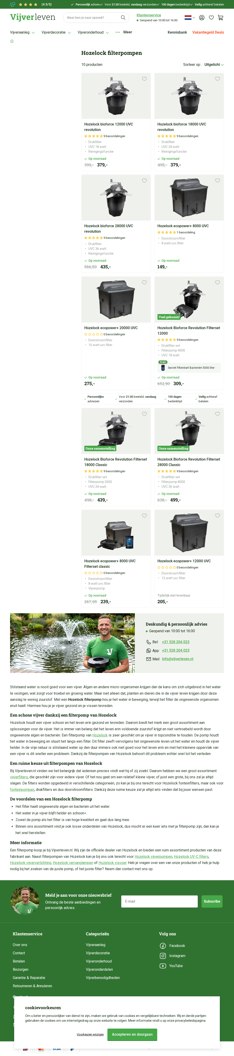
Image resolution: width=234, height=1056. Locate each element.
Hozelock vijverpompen (153, 856)
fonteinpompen (22, 789)
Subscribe (212, 901)
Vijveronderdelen (99, 969)
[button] (94, 136)
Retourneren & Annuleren (32, 986)
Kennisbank (177, 32)
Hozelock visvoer (112, 863)
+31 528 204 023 (175, 642)
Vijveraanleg (95, 945)
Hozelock (100, 735)
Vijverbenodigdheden (103, 978)
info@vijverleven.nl (177, 659)
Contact (19, 953)
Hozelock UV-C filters (191, 856)
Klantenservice (149, 15)
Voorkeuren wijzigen (90, 1034)
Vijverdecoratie (98, 953)
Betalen (19, 961)
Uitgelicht (213, 64)
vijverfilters (19, 777)
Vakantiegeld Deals (208, 32)
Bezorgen (20, 969)
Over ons (20, 945)
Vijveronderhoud (99, 961)
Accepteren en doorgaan (132, 1034)
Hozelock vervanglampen (73, 863)
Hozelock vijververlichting (30, 863)
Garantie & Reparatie (29, 978)
